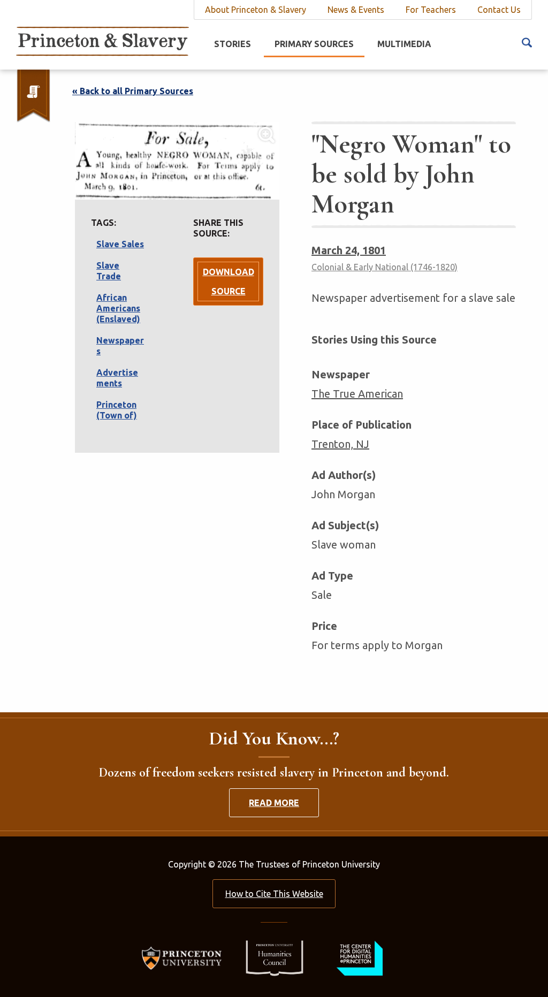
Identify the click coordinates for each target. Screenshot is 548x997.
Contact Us (499, 9)
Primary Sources (314, 44)
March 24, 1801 (348, 250)
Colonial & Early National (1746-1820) (384, 267)
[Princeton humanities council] (269, 957)
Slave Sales (120, 244)
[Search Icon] (527, 42)
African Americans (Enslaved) (118, 308)
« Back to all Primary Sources (132, 91)
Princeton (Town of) (116, 410)
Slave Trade (108, 271)
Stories (232, 44)
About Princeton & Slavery (255, 9)
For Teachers (431, 9)
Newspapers (120, 346)
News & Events (356, 9)
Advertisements (117, 378)
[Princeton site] (185, 957)
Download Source (228, 281)
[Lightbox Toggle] (177, 161)
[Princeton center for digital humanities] (358, 957)
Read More (274, 803)
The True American (357, 393)
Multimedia (404, 44)
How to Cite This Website (274, 894)
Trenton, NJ (340, 444)
